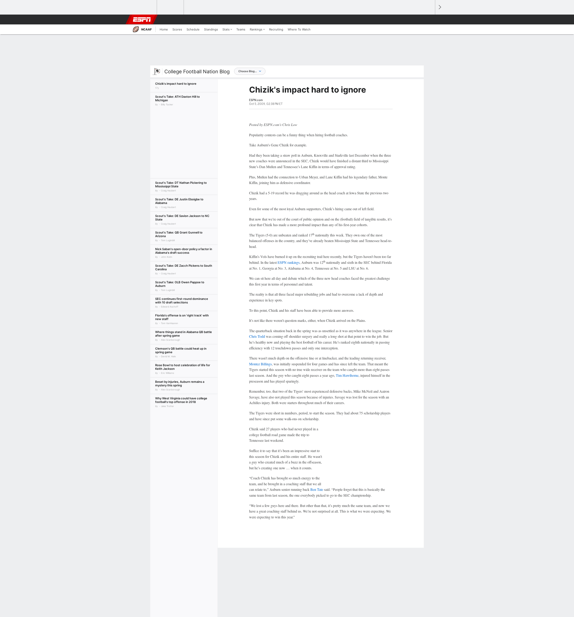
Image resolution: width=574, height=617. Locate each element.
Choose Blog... (247, 71)
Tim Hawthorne (347, 375)
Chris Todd (257, 336)
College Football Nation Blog (197, 71)
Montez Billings (260, 364)
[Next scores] (439, 7)
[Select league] (143, 7)
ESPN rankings (289, 262)
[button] (429, 19)
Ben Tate (316, 489)
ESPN (142, 19)
